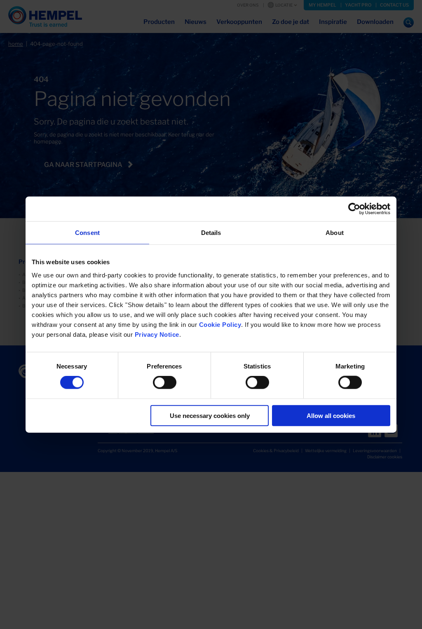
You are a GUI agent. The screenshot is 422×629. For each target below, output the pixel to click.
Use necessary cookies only (210, 415)
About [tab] (335, 232)
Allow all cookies (331, 415)
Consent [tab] (87, 232)
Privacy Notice (157, 334)
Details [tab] (211, 232)
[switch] (164, 382)
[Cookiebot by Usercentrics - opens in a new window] (354, 209)
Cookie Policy (220, 324)
